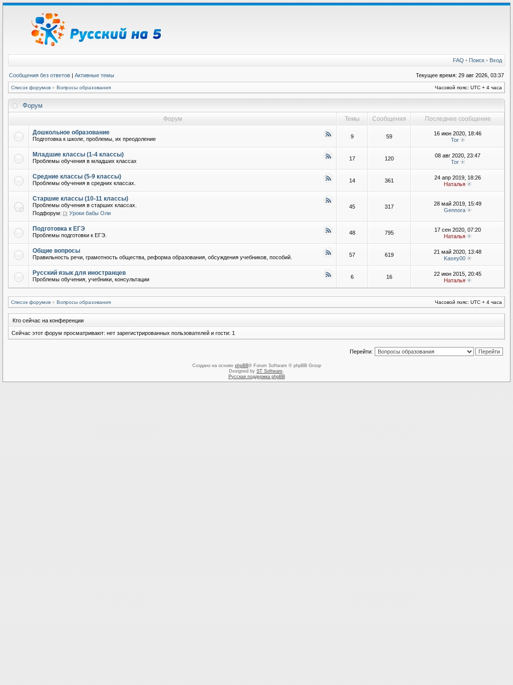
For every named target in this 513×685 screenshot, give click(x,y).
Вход (495, 60)
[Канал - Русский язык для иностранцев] (328, 277)
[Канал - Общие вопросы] (328, 255)
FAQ (458, 60)
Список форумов (31, 87)
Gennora (454, 210)
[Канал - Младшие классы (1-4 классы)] (328, 159)
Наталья (454, 184)
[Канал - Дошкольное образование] (328, 137)
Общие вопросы (56, 250)
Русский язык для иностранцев (79, 272)
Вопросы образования (84, 87)
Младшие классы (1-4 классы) (78, 154)
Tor (455, 140)
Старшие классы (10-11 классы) (80, 198)
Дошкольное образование (71, 132)
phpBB (241, 365)
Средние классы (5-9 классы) (77, 176)
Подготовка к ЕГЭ (59, 228)
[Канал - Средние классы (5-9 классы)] (328, 181)
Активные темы (94, 75)
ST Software (269, 371)
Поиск (476, 60)
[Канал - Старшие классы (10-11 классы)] (328, 203)
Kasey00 (454, 258)
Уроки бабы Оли (90, 213)
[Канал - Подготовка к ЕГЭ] (328, 233)
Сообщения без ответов (39, 75)
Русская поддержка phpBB (256, 376)
